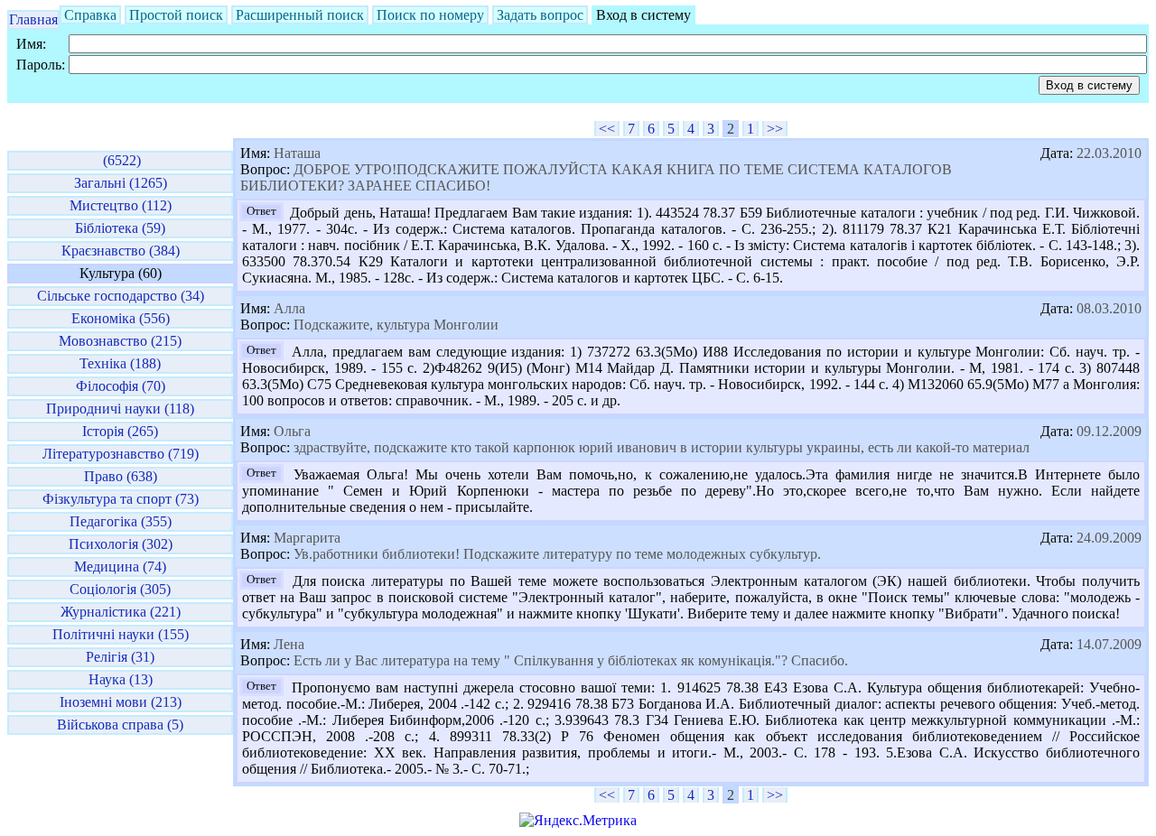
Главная (33, 19)
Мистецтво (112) (121, 205)
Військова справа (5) (120, 724)
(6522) (120, 160)
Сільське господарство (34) (120, 295)
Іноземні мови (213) (121, 702)
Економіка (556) (120, 318)
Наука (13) (121, 679)
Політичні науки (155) (120, 634)
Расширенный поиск (300, 15)
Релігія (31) (120, 656)
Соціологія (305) (120, 589)
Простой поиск (176, 15)
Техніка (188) (120, 363)
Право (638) (120, 476)
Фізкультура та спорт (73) (120, 498)
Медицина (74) (120, 566)
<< (607, 128)
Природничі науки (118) (120, 408)
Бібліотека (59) (120, 228)
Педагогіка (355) (121, 521)
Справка (90, 15)
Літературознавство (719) (120, 453)
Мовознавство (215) (120, 340)
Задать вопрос (540, 15)
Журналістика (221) (121, 611)
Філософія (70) (120, 386)
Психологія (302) (120, 544)
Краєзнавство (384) (120, 250)
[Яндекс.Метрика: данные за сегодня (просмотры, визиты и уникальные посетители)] (578, 821)
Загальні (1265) (120, 182)
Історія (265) (120, 431)
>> (775, 128)
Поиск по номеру (430, 15)
